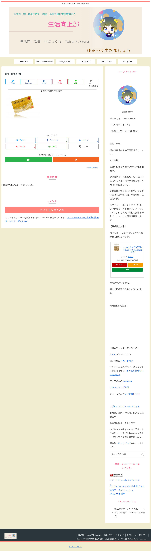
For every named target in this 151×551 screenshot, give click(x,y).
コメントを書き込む (52, 209)
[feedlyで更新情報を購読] (28, 159)
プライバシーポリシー (75, 546)
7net (127, 269)
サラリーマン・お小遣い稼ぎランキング (124, 480)
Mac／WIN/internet (94, 535)
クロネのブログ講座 (119, 387)
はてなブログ (124, 443)
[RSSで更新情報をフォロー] (76, 159)
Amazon (135, 264)
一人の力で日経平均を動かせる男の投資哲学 (132, 250)
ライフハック (132, 535)
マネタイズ (120, 535)
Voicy (112, 354)
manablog (127, 381)
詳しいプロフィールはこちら (125, 406)
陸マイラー (143, 535)
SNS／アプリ (108, 535)
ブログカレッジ (132, 394)
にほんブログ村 (117, 494)
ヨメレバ (130, 257)
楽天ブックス (120, 264)
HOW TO (81, 535)
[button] (143, 454)
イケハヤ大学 (126, 361)
